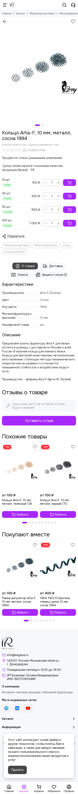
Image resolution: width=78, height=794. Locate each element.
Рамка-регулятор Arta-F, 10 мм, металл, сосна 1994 (19, 601)
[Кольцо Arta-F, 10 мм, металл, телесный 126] (20, 467)
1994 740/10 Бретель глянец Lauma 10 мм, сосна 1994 (55, 601)
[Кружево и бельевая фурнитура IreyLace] (12, 5)
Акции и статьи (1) (54, 275)
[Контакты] (73, 5)
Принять (17, 770)
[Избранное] (73, 21)
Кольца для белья (14, 251)
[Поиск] (64, 5)
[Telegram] (6, 708)
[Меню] (5, 5)
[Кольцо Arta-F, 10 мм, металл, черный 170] (58, 467)
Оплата (23, 275)
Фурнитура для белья (42, 13)
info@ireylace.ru (17, 655)
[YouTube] (28, 708)
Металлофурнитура (46, 245)
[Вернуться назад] (4, 21)
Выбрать (23, 514)
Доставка (56, 266)
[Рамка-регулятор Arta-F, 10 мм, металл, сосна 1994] (20, 565)
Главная (7, 13)
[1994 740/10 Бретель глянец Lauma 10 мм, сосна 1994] (58, 565)
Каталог (20, 13)
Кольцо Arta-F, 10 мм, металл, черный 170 (54, 502)
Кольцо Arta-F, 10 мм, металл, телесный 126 (17, 502)
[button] (37, 125)
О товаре (28, 266)
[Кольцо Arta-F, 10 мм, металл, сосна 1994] (39, 68)
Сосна (66, 245)
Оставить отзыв (39, 421)
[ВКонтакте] (17, 708)
